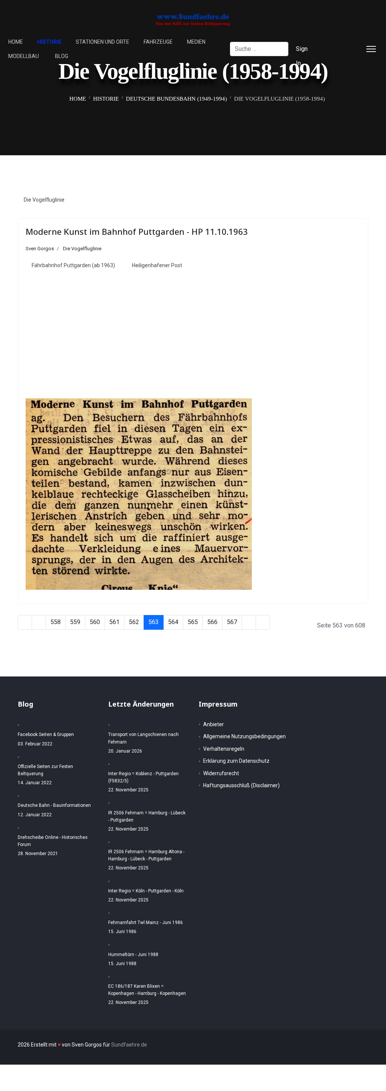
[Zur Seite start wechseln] (25, 622)
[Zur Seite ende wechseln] (263, 622)
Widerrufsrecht (221, 773)
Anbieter (213, 724)
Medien (196, 42)
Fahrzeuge (158, 42)
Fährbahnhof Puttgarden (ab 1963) (73, 265)
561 (114, 622)
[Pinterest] (339, 56)
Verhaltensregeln (223, 749)
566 (212, 622)
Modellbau (23, 56)
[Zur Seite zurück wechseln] (39, 622)
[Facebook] (339, 41)
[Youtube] (351, 56)
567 (232, 622)
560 (95, 622)
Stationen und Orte (102, 42)
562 (134, 622)
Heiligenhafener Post (157, 265)
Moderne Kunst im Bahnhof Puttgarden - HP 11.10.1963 (137, 231)
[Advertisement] (193, 336)
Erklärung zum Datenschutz (236, 761)
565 (193, 622)
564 (173, 622)
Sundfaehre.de (129, 1045)
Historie (49, 42)
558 (56, 622)
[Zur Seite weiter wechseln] (249, 622)
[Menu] (371, 49)
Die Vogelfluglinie (44, 200)
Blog (61, 56)
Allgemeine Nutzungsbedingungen (244, 736)
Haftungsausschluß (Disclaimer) (241, 785)
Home (15, 42)
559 (75, 622)
